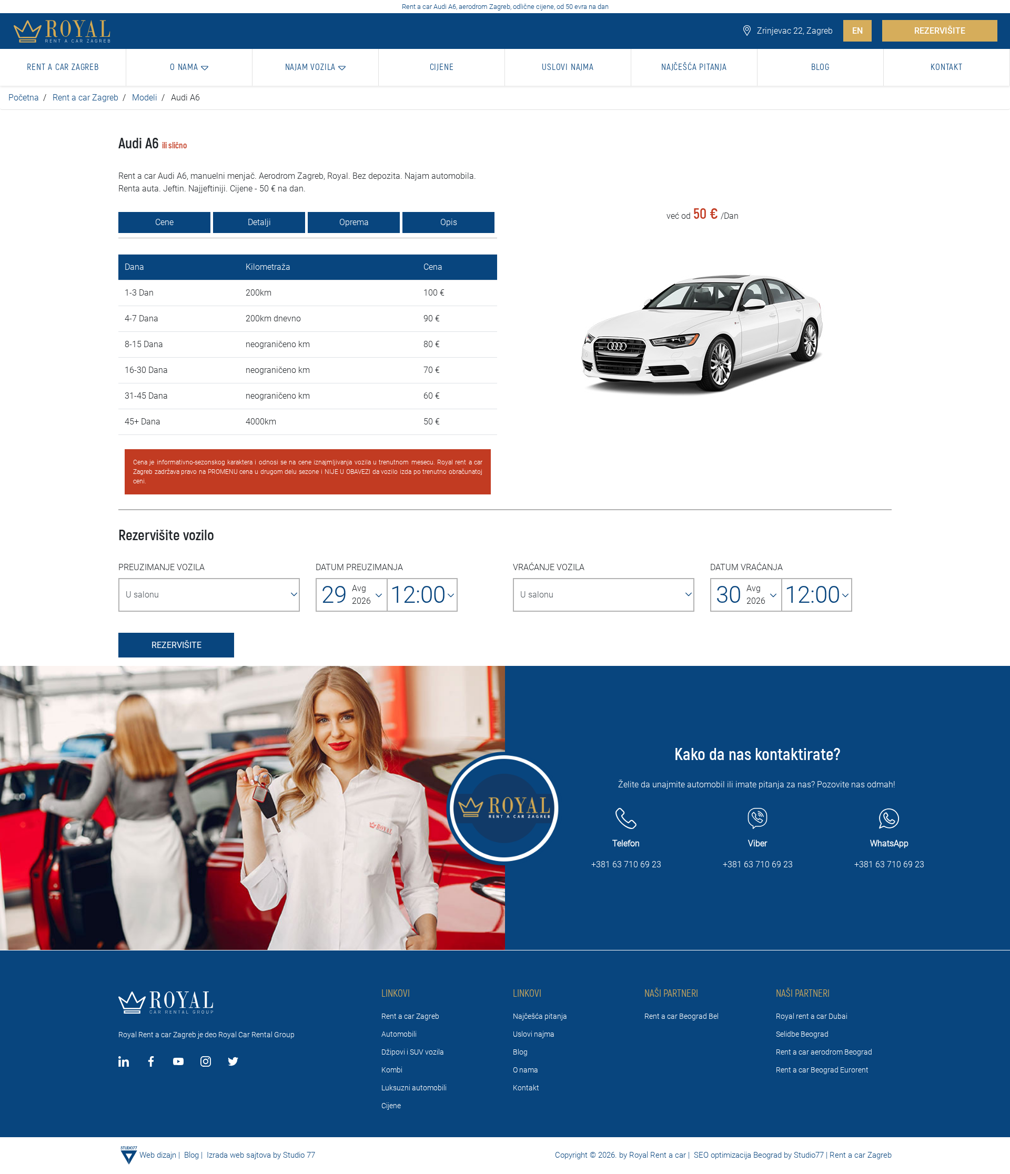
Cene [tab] (164, 222)
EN (857, 31)
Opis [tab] (448, 222)
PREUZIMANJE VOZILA (161, 567)
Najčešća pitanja (540, 1016)
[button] (189, 67)
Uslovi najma (533, 1034)
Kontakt (526, 1088)
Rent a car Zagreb (85, 98)
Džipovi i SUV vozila (412, 1052)
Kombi (391, 1070)
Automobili (399, 1034)
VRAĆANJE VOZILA (548, 567)
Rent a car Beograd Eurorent (822, 1070)
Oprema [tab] (354, 222)
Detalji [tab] (259, 222)
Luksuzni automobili (414, 1088)
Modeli (144, 98)
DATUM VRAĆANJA (746, 567)
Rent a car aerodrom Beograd (824, 1052)
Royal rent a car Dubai (811, 1016)
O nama (525, 1070)
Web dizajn (157, 1155)
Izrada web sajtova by (244, 1155)
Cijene (391, 1105)
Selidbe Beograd (802, 1034)
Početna (23, 98)
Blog (520, 1052)
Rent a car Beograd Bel (681, 1016)
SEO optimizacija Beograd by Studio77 (758, 1155)
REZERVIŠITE (939, 31)
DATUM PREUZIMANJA (359, 567)
